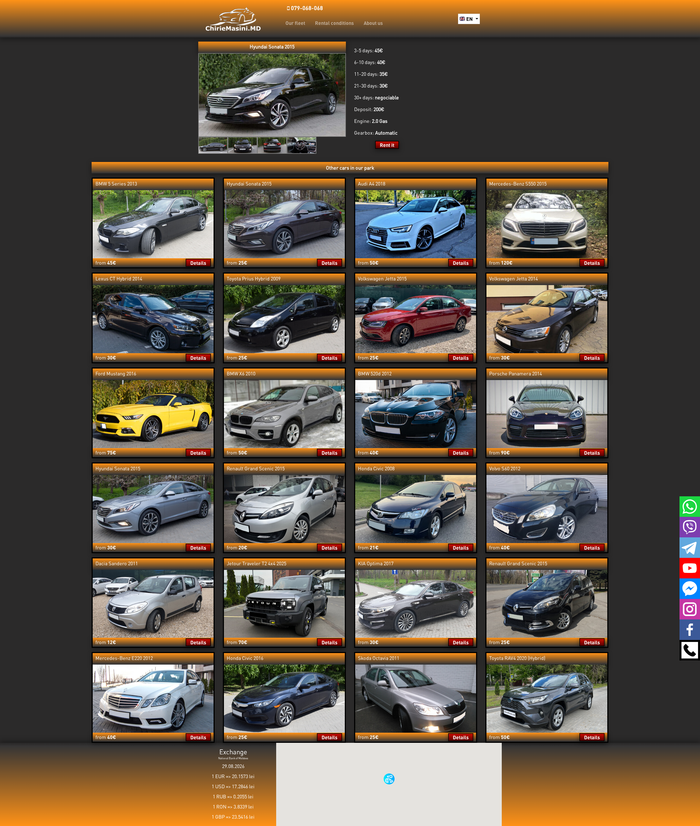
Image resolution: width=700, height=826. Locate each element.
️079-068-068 (306, 7)
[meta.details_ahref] (153, 224)
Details (198, 263)
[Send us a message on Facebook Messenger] (689, 588)
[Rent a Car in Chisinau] (233, 18)
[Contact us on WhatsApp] (689, 506)
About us (373, 23)
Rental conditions (334, 23)
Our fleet (295, 23)
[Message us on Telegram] (689, 547)
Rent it (387, 145)
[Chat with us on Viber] (689, 526)
